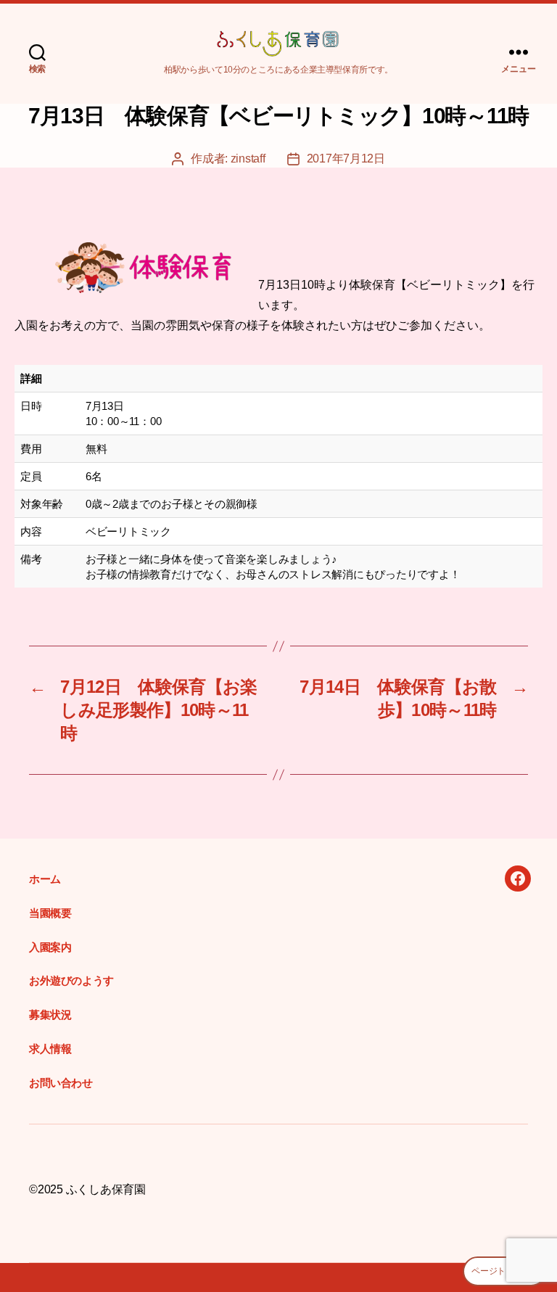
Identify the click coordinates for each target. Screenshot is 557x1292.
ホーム (45, 879)
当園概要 (50, 913)
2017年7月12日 (346, 158)
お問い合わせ (61, 1083)
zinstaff (248, 158)
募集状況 (50, 1014)
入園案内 (50, 947)
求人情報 (50, 1048)
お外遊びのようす (71, 980)
